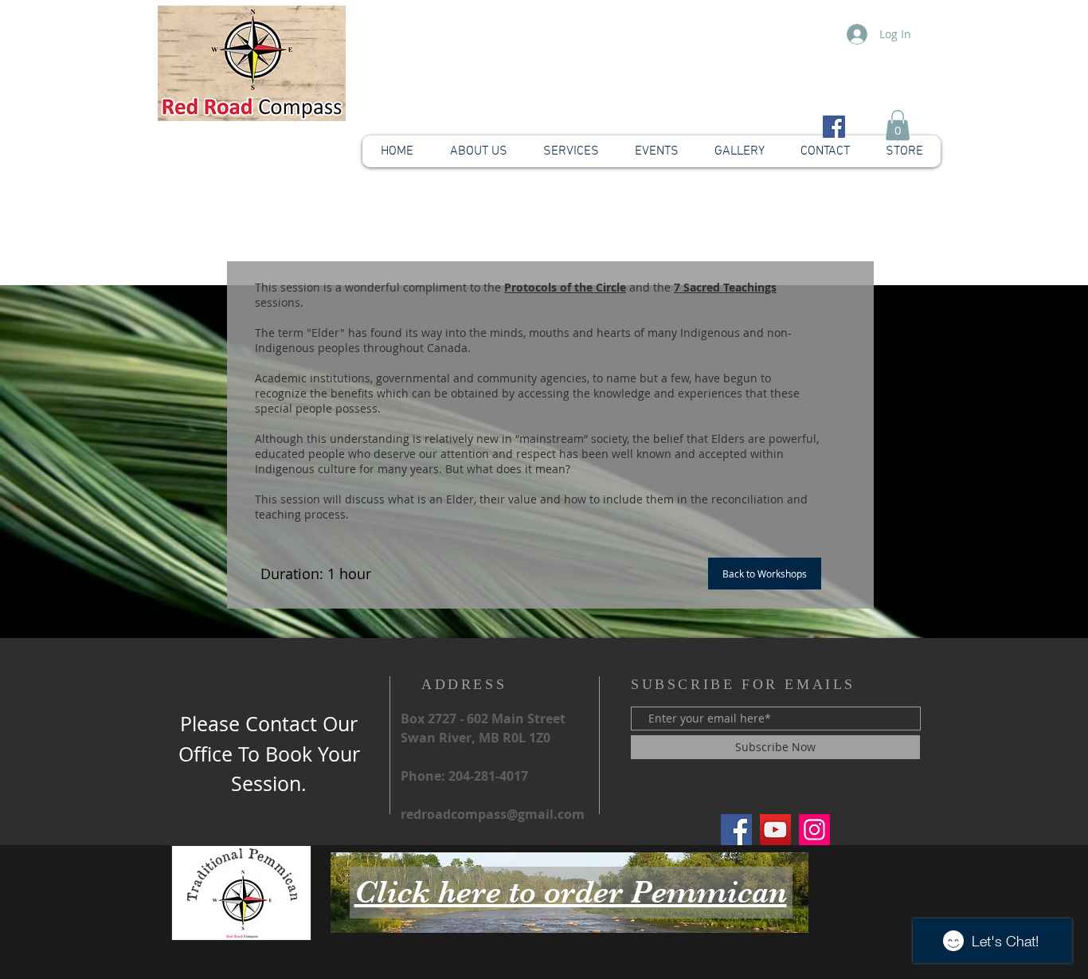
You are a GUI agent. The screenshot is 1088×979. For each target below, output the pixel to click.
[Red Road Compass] (736, 829)
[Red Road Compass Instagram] (814, 829)
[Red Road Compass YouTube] (775, 829)
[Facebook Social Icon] (834, 127)
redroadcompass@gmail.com (493, 814)
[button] (897, 125)
